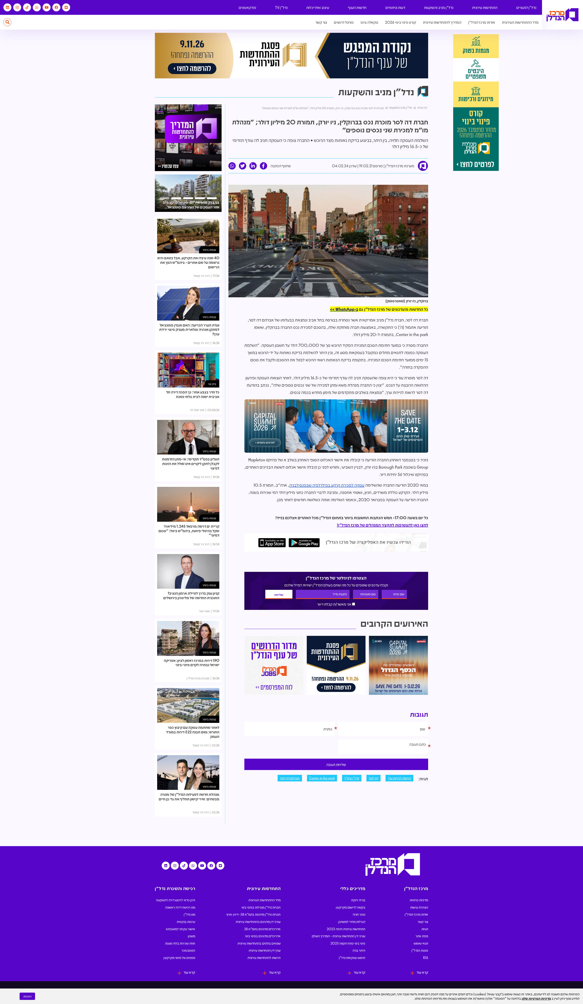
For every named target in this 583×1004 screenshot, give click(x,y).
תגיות (425, 929)
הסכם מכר (188, 950)
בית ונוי (212, 384)
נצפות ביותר (209, 250)
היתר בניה (359, 950)
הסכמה (27, 996)
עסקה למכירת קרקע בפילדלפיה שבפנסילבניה (326, 485)
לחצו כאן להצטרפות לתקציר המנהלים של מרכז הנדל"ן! (382, 525)
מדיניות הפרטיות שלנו (536, 998)
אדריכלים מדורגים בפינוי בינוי (263, 936)
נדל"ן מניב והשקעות (438, 7)
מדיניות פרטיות (419, 900)
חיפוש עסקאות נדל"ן (352, 957)
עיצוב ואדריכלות (317, 7)
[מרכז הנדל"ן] (562, 15)
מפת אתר (422, 936)
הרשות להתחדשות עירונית (264, 957)
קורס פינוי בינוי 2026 (400, 22)
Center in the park (322, 778)
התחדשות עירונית (484, 7)
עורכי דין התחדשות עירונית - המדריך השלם (338, 936)
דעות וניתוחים (395, 7)
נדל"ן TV (281, 7)
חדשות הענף (357, 7)
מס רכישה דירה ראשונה (180, 907)
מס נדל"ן (189, 914)
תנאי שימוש (421, 943)
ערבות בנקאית (186, 921)
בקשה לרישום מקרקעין (350, 907)
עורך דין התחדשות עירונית (265, 950)
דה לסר (373, 778)
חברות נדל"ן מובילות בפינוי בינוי (261, 907)
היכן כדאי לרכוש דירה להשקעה (175, 900)
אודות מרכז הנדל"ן (481, 22)
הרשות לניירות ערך (399, 778)
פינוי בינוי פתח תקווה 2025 (347, 943)
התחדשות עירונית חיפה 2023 (346, 929)
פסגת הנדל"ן (420, 950)
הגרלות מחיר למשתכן (351, 921)
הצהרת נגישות (419, 907)
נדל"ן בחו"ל (351, 778)
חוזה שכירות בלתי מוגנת (180, 943)
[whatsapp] (232, 165)
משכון (191, 936)
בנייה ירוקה (358, 900)
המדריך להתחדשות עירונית (442, 22)
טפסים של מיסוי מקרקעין (179, 957)
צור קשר (321, 22)
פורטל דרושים (344, 22)
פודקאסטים (247, 7)
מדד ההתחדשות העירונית (520, 22)
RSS (425, 957)
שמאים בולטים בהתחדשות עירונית (259, 943)
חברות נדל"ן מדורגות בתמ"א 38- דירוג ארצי (253, 914)
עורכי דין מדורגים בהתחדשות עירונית (258, 921)
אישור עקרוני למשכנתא (180, 929)
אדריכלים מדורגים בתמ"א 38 (262, 929)
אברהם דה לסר (290, 778)
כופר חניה (359, 914)
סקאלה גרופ (369, 22)
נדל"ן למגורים (526, 7)
